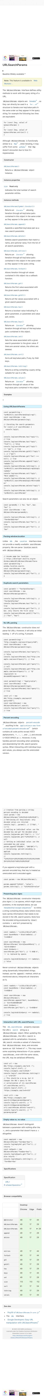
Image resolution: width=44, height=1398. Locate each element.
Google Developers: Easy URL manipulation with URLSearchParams (22, 1321)
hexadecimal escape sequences (17, 908)
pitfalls (22, 147)
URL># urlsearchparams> (12, 1183)
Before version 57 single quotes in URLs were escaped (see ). (40, 1229)
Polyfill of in (23, 1312)
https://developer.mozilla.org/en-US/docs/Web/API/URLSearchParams (21, 1336)
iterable (32, 101)
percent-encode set (22, 727)
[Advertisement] (22, 31)
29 (40, 1229)
